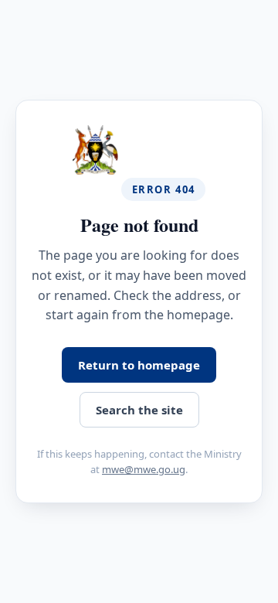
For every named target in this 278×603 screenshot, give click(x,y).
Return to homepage (139, 365)
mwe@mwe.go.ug (143, 469)
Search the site (139, 409)
